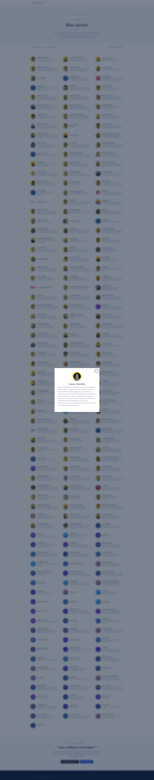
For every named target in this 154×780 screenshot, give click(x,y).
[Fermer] (96, 370)
